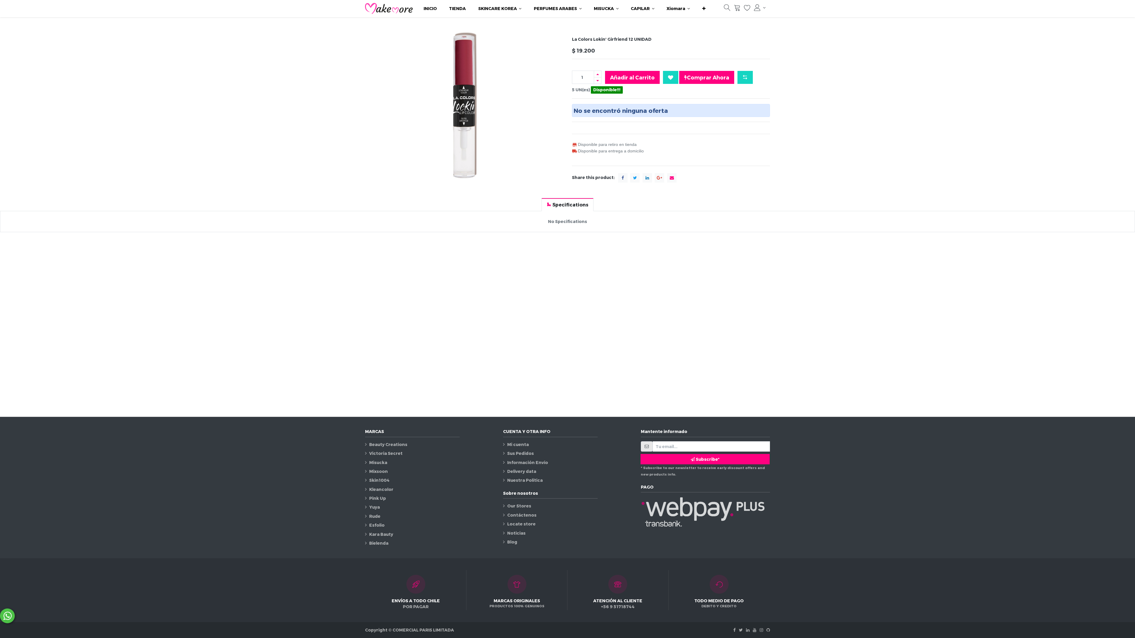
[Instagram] (761, 629)
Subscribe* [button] (707, 459)
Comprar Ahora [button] (708, 77)
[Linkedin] (748, 629)
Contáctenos (521, 514)
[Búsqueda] (727, 9)
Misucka (378, 462)
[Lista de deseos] (747, 9)
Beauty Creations (388, 444)
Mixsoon (378, 471)
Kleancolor (381, 489)
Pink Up (377, 498)
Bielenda (378, 543)
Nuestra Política (525, 480)
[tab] (567, 204)
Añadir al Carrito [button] (632, 77)
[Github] (768, 629)
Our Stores (519, 505)
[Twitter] (741, 629)
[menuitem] (430, 8)
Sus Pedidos (520, 453)
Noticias (516, 533)
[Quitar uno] (597, 80)
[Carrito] (737, 9)
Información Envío (527, 462)
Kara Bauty (381, 534)
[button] (704, 8)
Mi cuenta (518, 444)
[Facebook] (734, 629)
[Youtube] (754, 629)
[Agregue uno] (597, 74)
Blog (512, 541)
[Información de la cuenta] (760, 7)
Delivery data (521, 471)
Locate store (521, 523)
